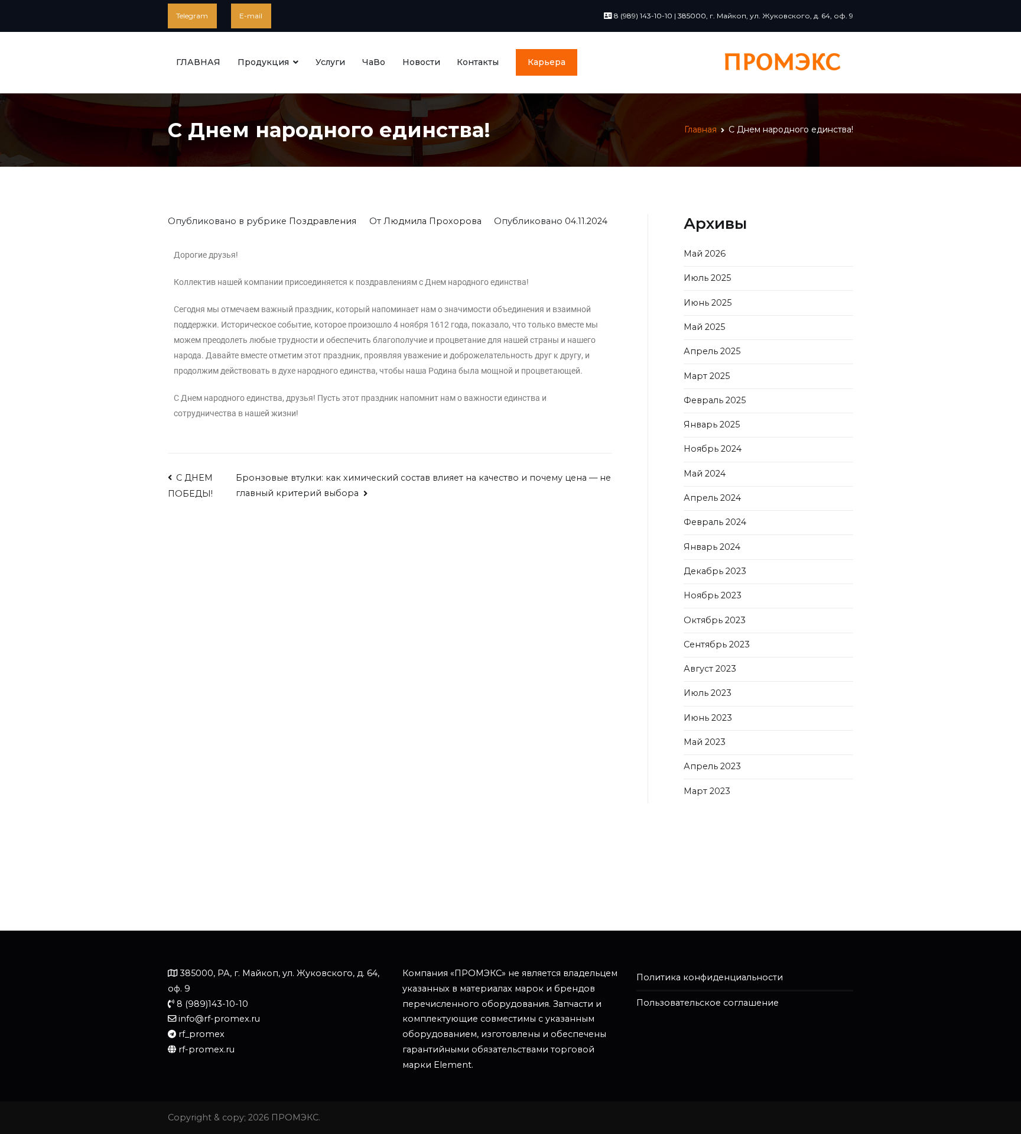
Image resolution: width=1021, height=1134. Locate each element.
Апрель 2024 (712, 498)
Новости (421, 62)
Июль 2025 (707, 278)
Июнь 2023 (708, 717)
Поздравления (322, 221)
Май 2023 (705, 742)
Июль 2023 (707, 693)
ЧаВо (373, 62)
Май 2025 (704, 327)
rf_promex (201, 1034)
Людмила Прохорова (432, 221)
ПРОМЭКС (294, 1117)
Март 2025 (707, 376)
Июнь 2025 (707, 302)
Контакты (478, 62)
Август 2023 (710, 668)
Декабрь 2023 (715, 571)
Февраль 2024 (715, 522)
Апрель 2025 (712, 351)
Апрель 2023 (712, 766)
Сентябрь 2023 (717, 644)
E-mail (250, 15)
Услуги (330, 62)
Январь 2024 (712, 547)
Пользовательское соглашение (707, 1002)
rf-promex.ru (206, 1049)
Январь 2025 (712, 424)
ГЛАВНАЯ (198, 62)
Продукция (263, 62)
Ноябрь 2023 (713, 595)
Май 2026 (705, 253)
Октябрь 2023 (715, 620)
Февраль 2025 (715, 400)
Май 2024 (705, 473)
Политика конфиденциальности (709, 977)
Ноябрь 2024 (713, 448)
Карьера (546, 62)
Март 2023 (707, 791)
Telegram (192, 15)
